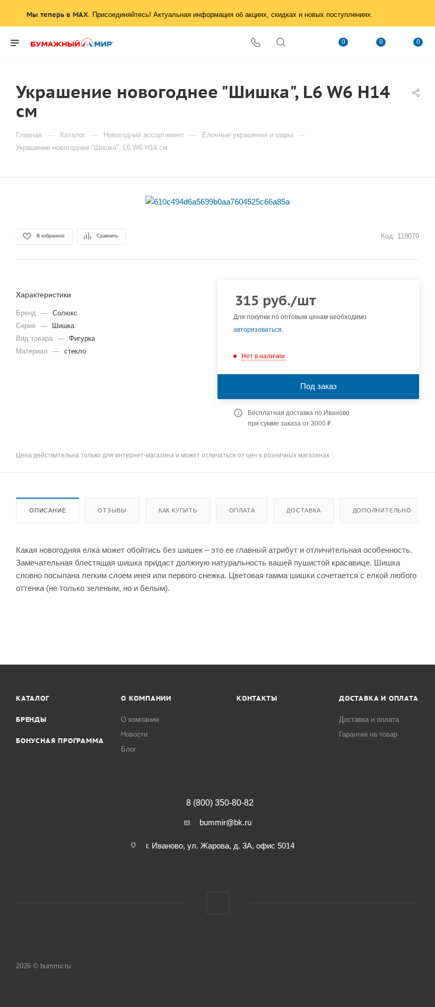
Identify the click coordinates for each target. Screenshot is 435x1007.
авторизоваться (257, 329)
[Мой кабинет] (306, 43)
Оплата (242, 510)
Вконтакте (217, 902)
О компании (146, 698)
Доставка (303, 510)
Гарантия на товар (368, 734)
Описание (47, 510)
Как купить (178, 510)
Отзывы (112, 510)
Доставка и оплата (379, 698)
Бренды (31, 719)
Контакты (257, 698)
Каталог (32, 698)
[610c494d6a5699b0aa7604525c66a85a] (217, 201)
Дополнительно (382, 510)
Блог (128, 749)
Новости (134, 734)
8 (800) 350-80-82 (220, 803)
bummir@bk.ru (225, 822)
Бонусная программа (59, 740)
